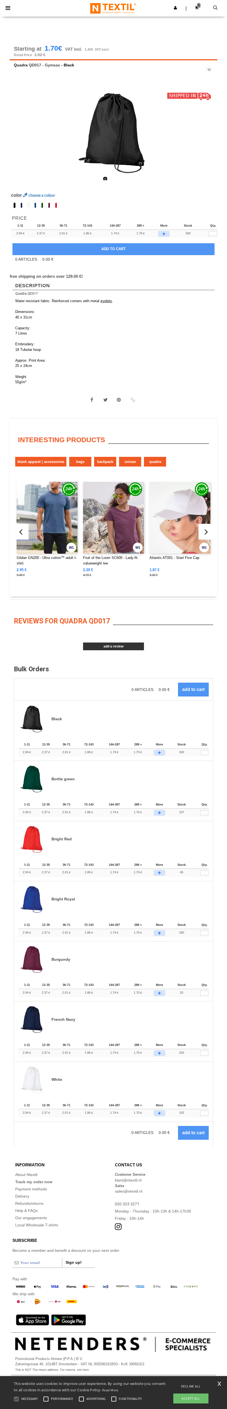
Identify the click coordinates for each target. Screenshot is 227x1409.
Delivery (22, 1196)
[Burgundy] (49, 205)
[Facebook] (92, 400)
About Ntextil (26, 1174)
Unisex (130, 462)
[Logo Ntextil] (113, 8)
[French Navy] (21, 205)
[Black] (15, 205)
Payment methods (31, 1189)
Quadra (21, 65)
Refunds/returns (29, 1203)
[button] (175, 8)
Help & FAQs (26, 1210)
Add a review (113, 646)
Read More (110, 1390)
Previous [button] (21, 136)
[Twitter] (105, 400)
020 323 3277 (127, 1204)
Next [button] (209, 136)
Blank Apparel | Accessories (40, 462)
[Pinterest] (119, 400)
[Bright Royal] (35, 205)
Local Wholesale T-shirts (36, 1225)
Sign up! (74, 1262)
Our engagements (31, 1218)
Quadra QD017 (26, 294)
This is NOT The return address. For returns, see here (52, 1369)
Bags (80, 462)
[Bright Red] (56, 205)
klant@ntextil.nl (128, 1180)
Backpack (105, 462)
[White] (28, 205)
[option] (113, 132)
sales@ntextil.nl (128, 1191)
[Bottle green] (42, 205)
